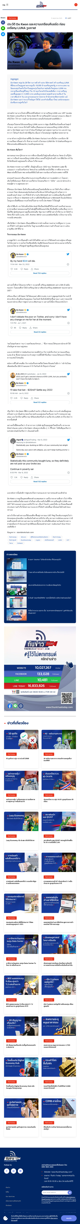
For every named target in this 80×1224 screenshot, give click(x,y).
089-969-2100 (47, 1167)
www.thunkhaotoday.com (61, 1171)
